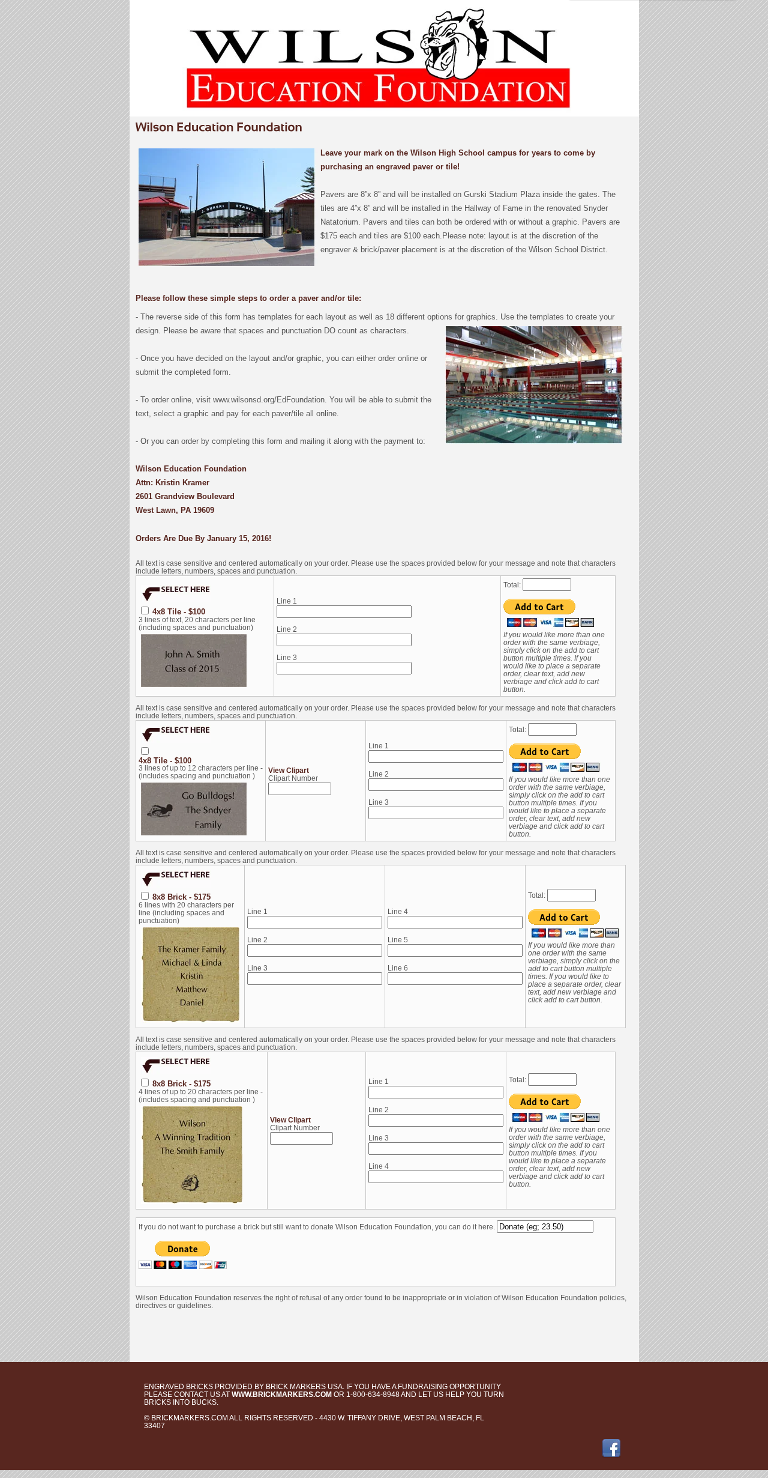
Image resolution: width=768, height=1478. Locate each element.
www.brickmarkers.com (282, 1394)
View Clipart (288, 770)
